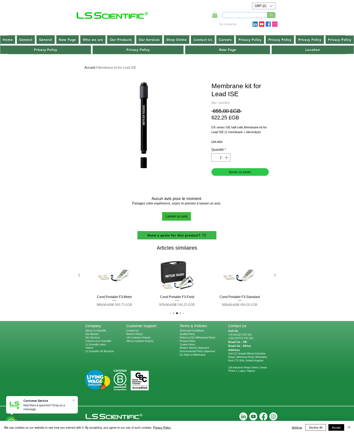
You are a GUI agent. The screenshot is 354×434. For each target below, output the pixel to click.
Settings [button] (297, 427)
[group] (177, 282)
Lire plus (216, 141)
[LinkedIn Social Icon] (255, 24)
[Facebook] (268, 24)
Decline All (315, 427)
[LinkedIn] (243, 416)
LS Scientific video (95, 344)
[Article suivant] (274, 275)
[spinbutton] (221, 157)
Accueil (89, 67)
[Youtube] (261, 24)
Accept (336, 427)
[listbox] (263, 6)
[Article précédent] (79, 275)
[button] (263, 6)
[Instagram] (274, 24)
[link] (215, 14)
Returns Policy (134, 334)
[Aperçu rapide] (114, 275)
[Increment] (227, 157)
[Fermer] (349, 427)
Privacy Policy (187, 341)
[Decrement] (215, 157)
